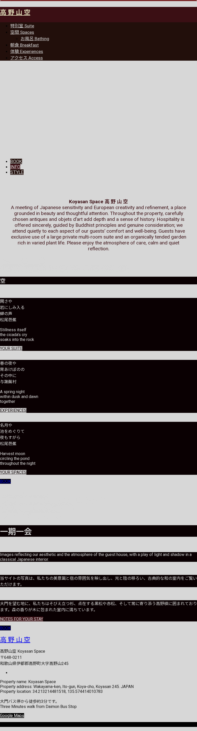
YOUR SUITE (11, 348)
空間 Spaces (22, 32)
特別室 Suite (22, 25)
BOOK (16, 161)
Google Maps (12, 715)
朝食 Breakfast (24, 45)
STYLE (17, 172)
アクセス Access (26, 57)
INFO (15, 166)
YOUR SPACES (13, 472)
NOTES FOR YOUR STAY (21, 619)
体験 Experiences (26, 51)
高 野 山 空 (15, 12)
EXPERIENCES (13, 410)
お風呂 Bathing (35, 38)
